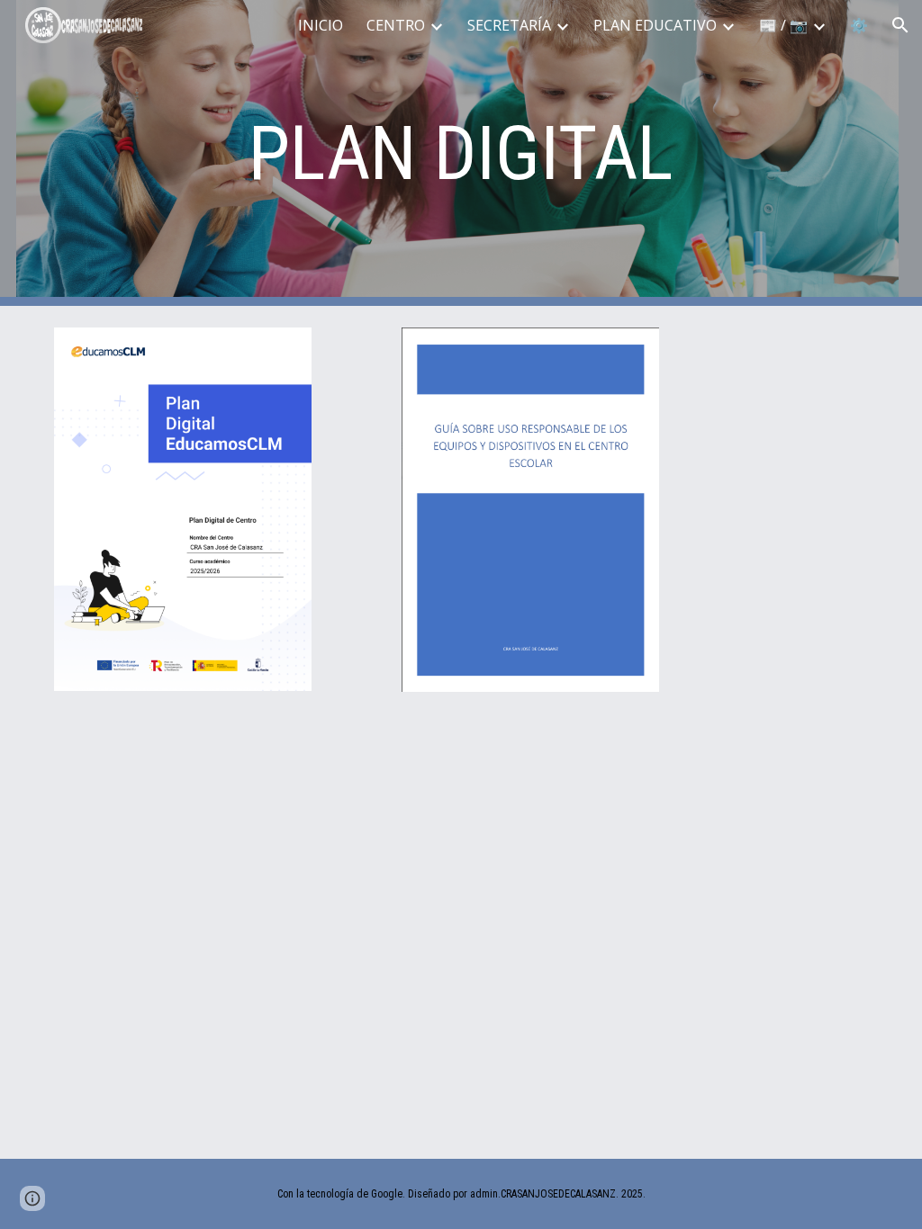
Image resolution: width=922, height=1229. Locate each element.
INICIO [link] (320, 25)
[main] (460, 153)
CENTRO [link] (395, 25)
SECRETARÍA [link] (509, 25)
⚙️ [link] (859, 25)
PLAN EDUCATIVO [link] (655, 25)
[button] (900, 25)
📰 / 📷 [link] (783, 25)
